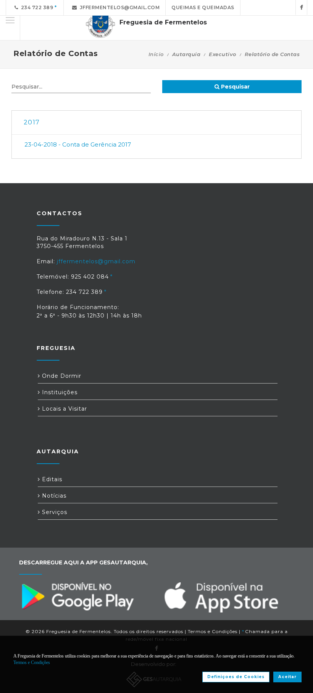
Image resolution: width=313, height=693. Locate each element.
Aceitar (287, 676)
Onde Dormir (60, 375)
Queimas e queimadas (202, 7)
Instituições (58, 392)
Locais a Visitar (63, 408)
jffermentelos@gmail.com (118, 7)
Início (156, 54)
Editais (51, 479)
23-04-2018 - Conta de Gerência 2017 (77, 144)
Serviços (53, 512)
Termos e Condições (212, 631)
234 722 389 (35, 7)
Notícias (53, 495)
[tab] (156, 123)
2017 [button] (32, 122)
